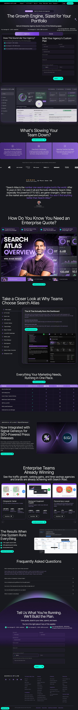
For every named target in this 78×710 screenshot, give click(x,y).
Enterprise (55, 3)
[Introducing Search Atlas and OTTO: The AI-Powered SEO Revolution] (39, 104)
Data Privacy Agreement (52, 707)
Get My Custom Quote (31, 329)
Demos (50, 3)
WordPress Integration (54, 689)
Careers (26, 680)
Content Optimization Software (41, 683)
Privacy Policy (44, 707)
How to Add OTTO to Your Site (54, 692)
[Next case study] (75, 522)
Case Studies (65, 687)
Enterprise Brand (53, 682)
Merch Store (65, 689)
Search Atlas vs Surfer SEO (29, 698)
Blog (63, 684)
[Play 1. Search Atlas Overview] (39, 255)
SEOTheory (65, 701)
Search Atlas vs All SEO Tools (30, 700)
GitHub (64, 691)
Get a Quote (52, 678)
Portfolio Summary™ (40, 700)
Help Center (27, 682)
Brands (51, 34)
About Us (26, 678)
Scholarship (65, 698)
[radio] (50, 67)
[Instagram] (9, 679)
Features (21, 3)
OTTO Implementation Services (54, 695)
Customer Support (28, 684)
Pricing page (65, 682)
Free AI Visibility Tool (66, 678)
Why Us (35, 3)
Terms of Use (38, 707)
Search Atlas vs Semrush (29, 696)
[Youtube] (21, 679)
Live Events (65, 700)
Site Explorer (39, 690)
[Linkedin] (5, 679)
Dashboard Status (28, 689)
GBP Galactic (39, 685)
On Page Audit (40, 693)
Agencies (27, 34)
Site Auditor (39, 692)
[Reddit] (17, 679)
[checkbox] (58, 67)
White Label (45, 3)
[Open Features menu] (24, 3)
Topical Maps (39, 688)
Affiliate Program (66, 696)
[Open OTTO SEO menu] (32, 3)
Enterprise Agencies (53, 680)
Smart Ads (39, 680)
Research (64, 680)
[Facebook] (13, 679)
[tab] (12, 309)
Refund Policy (60, 707)
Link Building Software (41, 695)
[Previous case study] (2, 522)
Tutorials (26, 685)
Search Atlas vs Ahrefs (28, 694)
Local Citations (40, 686)
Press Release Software (41, 697)
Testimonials (65, 685)
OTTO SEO (29, 3)
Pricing (40, 3)
